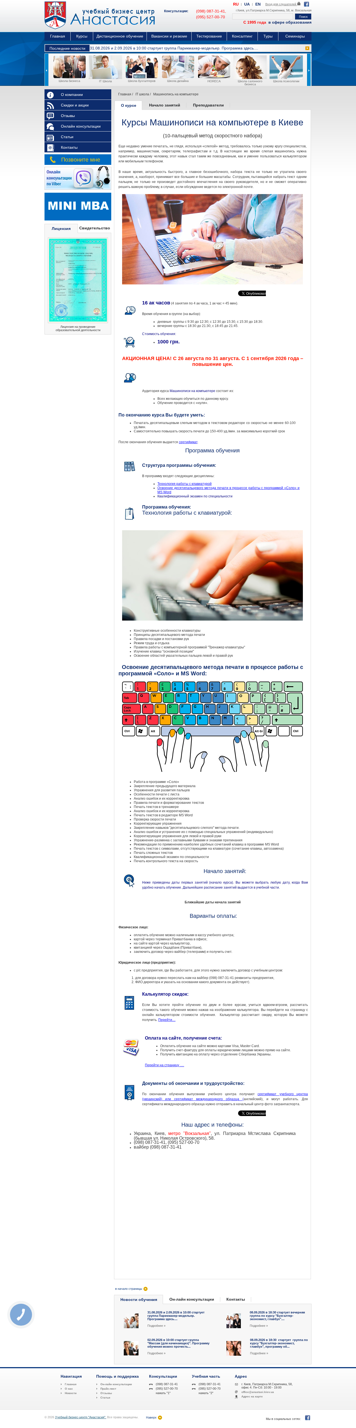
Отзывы (68, 115)
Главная (57, 36)
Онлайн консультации (81, 126)
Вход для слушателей (281, 4)
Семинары (295, 36)
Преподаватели (208, 105)
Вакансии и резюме (169, 36)
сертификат (188, 442)
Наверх (151, 1417)
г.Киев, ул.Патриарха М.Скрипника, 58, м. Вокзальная (274, 10)
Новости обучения (138, 1299)
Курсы (81, 36)
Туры (268, 36)
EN (258, 4)
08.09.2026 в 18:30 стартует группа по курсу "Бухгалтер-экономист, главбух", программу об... (279, 1343)
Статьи (67, 137)
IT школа (142, 94)
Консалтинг (242, 36)
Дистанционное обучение (120, 36)
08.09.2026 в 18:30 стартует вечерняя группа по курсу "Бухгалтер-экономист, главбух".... (277, 1316)
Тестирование (209, 36)
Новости (70, 1393)
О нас (69, 1388)
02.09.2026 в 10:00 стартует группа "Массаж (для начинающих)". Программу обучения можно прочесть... (178, 1343)
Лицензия (61, 228)
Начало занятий (164, 105)
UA (247, 4)
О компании (72, 94)
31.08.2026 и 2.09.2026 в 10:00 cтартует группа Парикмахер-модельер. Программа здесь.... (174, 48)
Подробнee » (156, 1325)
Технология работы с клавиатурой (184, 484)
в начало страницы (128, 1288)
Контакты (69, 147)
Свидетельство (94, 228)
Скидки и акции (75, 105)
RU (236, 4)
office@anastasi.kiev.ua (257, 1392)
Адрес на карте (252, 1396)
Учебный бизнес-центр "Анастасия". (80, 1417)
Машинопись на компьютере (176, 94)
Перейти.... (166, 1020)
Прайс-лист (108, 1388)
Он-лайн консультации (191, 1299)
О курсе (128, 105)
